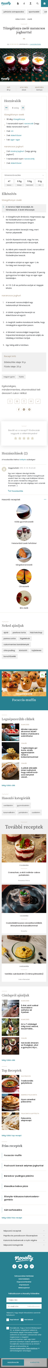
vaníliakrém (8, 805)
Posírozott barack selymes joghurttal (23, 1165)
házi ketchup (36, 632)
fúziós (21, 377)
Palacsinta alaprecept (26, 1119)
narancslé (28, 123)
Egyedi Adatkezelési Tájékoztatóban (24, 1348)
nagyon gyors (9, 377)
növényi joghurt (17, 151)
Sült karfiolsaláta (13, 1209)
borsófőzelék (10, 656)
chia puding (9, 650)
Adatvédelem (24, 1279)
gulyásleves (26, 1076)
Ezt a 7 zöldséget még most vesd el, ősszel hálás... (29, 1026)
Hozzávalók (13, 1362)
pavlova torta (19, 632)
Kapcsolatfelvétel (24, 1282)
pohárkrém (23, 812)
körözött (23, 650)
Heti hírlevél (28, 1320)
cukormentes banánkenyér (16, 644)
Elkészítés (34, 1362)
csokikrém (36, 812)
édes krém (20, 19)
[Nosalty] (6, 3)
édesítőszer (16, 135)
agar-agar (15, 139)
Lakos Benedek (24, 979)
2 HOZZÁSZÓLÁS (35, 44)
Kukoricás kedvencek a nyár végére (20, 1240)
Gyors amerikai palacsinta (28, 1100)
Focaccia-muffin (13, 1155)
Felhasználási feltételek (24, 1276)
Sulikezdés (25, 724)
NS (24, 39)
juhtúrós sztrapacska (14, 11)
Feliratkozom (33, 1306)
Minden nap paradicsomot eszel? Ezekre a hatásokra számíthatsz (30, 732)
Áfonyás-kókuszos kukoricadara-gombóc (22, 1198)
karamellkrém (9, 812)
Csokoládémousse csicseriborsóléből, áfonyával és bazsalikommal (24, 924)
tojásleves (36, 650)
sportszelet (34, 11)
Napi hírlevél (14, 1320)
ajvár (6, 632)
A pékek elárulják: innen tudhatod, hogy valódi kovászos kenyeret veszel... (29, 772)
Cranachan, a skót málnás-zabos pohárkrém (24, 873)
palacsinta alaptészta (30, 1113)
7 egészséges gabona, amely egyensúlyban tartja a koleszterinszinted (29, 752)
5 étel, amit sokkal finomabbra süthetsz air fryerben (29, 1008)
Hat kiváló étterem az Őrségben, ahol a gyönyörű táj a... (30, 1045)
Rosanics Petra (24, 880)
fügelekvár (25, 638)
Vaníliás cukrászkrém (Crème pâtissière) (24, 974)
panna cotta (10, 638)
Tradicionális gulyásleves (27, 1082)
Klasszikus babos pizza (16, 1186)
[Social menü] (24, 3)
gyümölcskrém (23, 805)
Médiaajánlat (24, 1288)
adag (16, 108)
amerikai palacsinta (29, 1095)
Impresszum (24, 1285)
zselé (29, 19)
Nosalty (24, 931)
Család (24, 743)
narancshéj (29, 158)
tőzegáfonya (19, 119)
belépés (23, 459)
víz (12, 131)
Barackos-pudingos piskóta (19, 1175)
